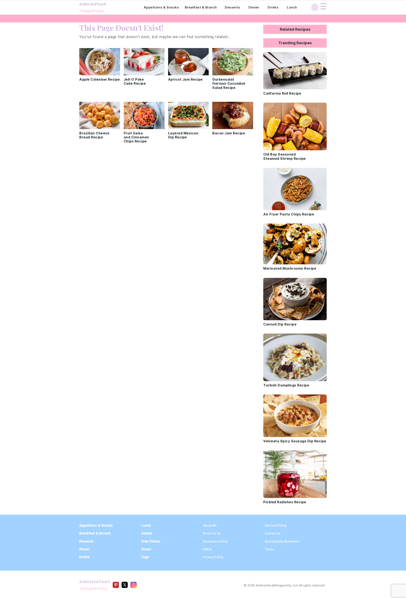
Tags (145, 557)
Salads (146, 533)
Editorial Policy (276, 525)
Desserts (232, 7)
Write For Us (212, 533)
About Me (210, 525)
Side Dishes (150, 541)
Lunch (292, 7)
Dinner (253, 7)
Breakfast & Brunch (201, 7)
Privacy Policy (213, 557)
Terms (269, 549)
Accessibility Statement (282, 541)
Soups (146, 549)
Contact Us (273, 533)
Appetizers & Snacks (161, 7)
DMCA (207, 549)
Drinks (273, 7)
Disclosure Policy (215, 541)
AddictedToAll (92, 7)
